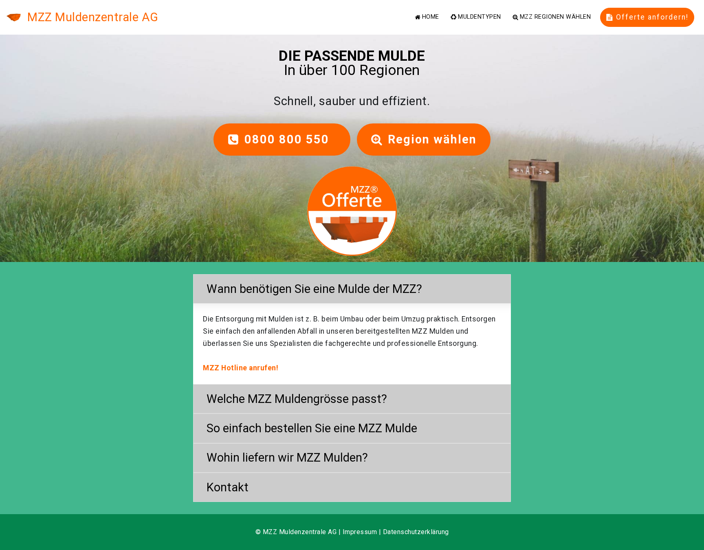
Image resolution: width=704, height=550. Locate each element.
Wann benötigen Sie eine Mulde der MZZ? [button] (314, 289)
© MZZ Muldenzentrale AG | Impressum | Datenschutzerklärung (352, 532)
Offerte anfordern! (652, 17)
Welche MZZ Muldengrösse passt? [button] (297, 399)
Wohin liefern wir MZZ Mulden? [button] (287, 457)
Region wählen (432, 139)
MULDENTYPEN (479, 17)
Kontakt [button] (228, 487)
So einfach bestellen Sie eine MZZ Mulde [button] (312, 428)
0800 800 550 (290, 139)
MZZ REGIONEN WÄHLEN (555, 17)
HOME (430, 17)
